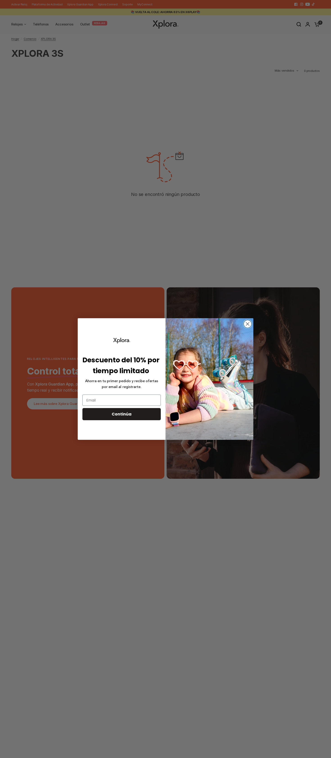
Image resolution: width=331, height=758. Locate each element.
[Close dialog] (248, 324)
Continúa (121, 414)
